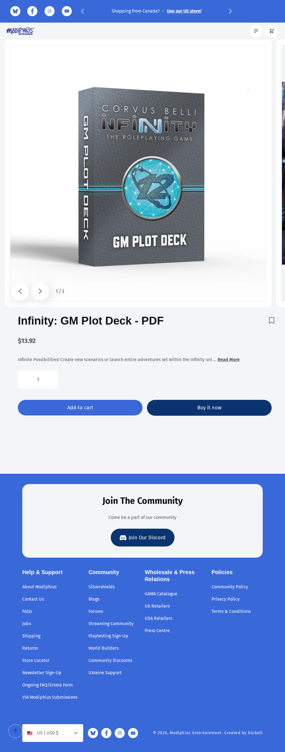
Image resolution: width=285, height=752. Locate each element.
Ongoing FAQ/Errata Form (47, 685)
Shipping (31, 636)
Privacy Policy (226, 599)
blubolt (255, 733)
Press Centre (157, 630)
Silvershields (102, 586)
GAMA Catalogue (161, 593)
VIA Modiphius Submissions (49, 697)
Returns (30, 648)
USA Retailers (158, 618)
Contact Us (33, 599)
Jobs (26, 623)
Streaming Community (111, 623)
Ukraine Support (105, 672)
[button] (82, 11)
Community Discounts (110, 660)
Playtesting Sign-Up (108, 636)
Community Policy (230, 586)
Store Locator (36, 660)
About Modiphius (39, 586)
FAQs (27, 611)
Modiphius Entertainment (196, 733)
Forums (96, 611)
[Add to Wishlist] (271, 320)
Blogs (94, 599)
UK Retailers (157, 606)
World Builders (104, 648)
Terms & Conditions (231, 611)
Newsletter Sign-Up (42, 672)
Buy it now (209, 408)
